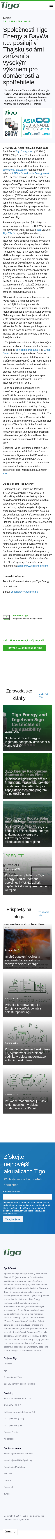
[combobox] (10, 1532)
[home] (10, 5)
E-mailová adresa (11, 1191)
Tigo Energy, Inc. (25, 151)
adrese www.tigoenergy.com (32, 566)
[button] (51, 5)
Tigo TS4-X (9, 233)
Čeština (8, 1532)
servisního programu (27, 350)
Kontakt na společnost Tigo (25, 648)
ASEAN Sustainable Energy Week (30, 173)
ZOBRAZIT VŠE (44, 695)
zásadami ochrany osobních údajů (33, 1205)
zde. (5, 473)
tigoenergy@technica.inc (24, 591)
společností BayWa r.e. (15, 169)
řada (39, 229)
